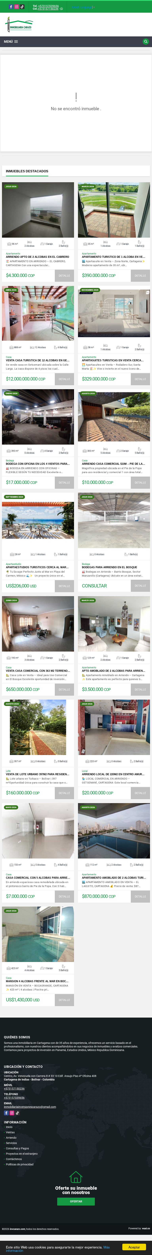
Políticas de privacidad (19, 1164)
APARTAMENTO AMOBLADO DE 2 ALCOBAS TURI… (114, 877)
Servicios (11, 1143)
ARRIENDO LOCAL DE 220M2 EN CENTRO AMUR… (113, 774)
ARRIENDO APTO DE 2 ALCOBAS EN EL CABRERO (37, 256)
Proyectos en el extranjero (22, 1153)
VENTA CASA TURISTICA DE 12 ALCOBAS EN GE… (37, 360)
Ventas (10, 1132)
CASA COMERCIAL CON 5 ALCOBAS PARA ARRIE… (38, 877)
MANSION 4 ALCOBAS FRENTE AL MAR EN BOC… (37, 981)
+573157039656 (48, 6)
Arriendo (11, 1137)
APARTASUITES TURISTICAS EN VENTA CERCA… (113, 360)
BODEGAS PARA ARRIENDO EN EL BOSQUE (109, 567)
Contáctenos (14, 1159)
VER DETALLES (38, 210)
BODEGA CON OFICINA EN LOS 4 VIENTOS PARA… (38, 463)
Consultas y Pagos (17, 1148)
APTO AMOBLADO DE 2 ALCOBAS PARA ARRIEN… (113, 670)
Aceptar (134, 1247)
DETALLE (64, 275)
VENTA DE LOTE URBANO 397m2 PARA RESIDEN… (37, 774)
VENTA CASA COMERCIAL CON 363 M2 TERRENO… (38, 670)
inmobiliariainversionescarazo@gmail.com (30, 1106)
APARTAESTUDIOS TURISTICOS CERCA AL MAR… (37, 567)
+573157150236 (48, 8)
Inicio (9, 1127)
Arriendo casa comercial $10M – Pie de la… (113, 463)
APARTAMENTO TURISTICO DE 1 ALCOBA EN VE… (113, 256)
